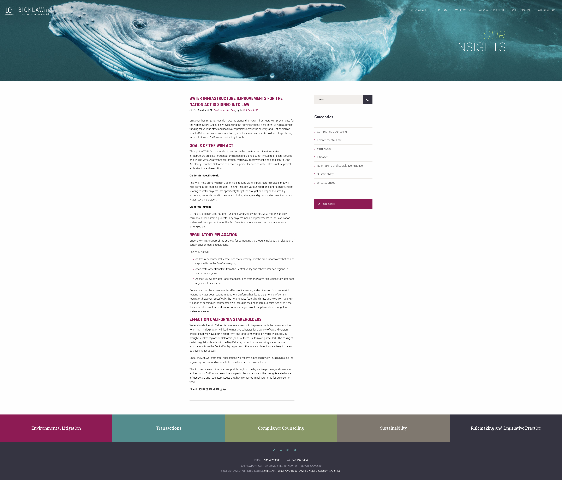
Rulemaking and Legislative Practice (340, 166)
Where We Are (547, 10)
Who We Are (419, 10)
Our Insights (521, 10)
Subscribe (328, 204)
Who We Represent (491, 10)
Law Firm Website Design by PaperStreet (320, 470)
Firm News (324, 149)
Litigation (323, 157)
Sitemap (268, 470)
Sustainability (325, 174)
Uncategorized (326, 183)
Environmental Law (224, 110)
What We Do (463, 10)
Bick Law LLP (250, 110)
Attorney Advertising (285, 470)
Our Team (441, 10)
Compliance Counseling (332, 132)
